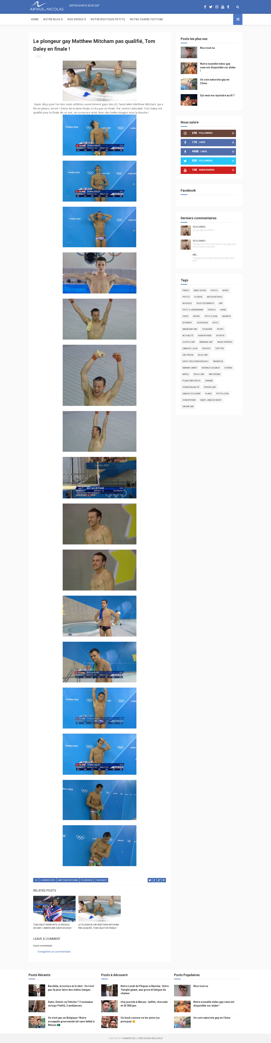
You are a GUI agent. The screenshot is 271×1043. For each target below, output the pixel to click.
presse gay (210, 387)
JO (36, 880)
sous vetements (205, 303)
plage (208, 393)
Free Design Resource (150, 1038)
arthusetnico (214, 297)
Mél (195, 255)
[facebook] (205, 7)
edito (215, 323)
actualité (188, 335)
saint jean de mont (211, 400)
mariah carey (190, 368)
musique (187, 303)
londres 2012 (48, 880)
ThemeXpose (129, 1038)
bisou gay (199, 374)
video (185, 316)
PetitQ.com (222, 393)
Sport (220, 329)
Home (35, 19)
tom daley (101, 880)
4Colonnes (199, 227)
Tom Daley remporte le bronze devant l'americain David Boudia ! (52, 926)
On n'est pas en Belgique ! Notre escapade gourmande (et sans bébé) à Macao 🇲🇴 (71, 1021)
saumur (226, 316)
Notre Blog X (53, 19)
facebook (218, 361)
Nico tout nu (207, 47)
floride (198, 297)
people (212, 310)
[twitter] (211, 7)
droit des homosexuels (196, 361)
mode (225, 290)
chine (223, 310)
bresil (186, 374)
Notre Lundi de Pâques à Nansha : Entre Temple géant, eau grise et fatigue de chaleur (145, 990)
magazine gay (190, 329)
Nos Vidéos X (76, 19)
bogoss (206, 348)
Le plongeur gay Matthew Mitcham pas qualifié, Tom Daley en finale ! (98, 926)
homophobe (189, 400)
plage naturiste (191, 381)
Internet (187, 323)
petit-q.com (211, 316)
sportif (220, 335)
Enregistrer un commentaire (54, 951)
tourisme (207, 329)
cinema (209, 381)
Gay (221, 303)
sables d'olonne (192, 393)
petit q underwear (193, 310)
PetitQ (186, 297)
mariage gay (206, 342)
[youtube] (223, 7)
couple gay (189, 342)
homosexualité (191, 387)
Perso (186, 290)
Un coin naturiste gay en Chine (211, 1017)
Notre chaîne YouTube (146, 19)
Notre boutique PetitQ (108, 19)
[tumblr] (228, 7)
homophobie (204, 335)
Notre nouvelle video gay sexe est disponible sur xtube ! (217, 67)
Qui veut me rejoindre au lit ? (217, 95)
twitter (219, 348)
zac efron (188, 355)
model (196, 316)
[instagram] (217, 7)
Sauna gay (188, 406)
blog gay (203, 355)
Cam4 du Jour (190, 348)
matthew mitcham (68, 880)
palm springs (224, 342)
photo (214, 290)
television (202, 323)
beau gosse (200, 290)
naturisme (214, 374)
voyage (228, 368)
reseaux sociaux (211, 368)
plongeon (86, 880)
